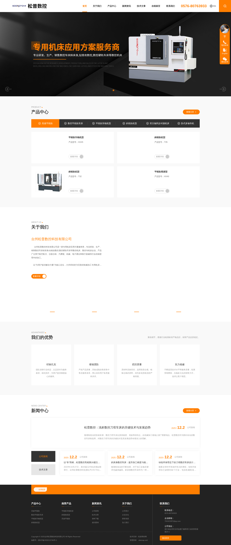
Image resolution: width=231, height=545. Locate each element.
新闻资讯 (126, 6)
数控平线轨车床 (75, 123)
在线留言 (156, 6)
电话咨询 (224, 45)
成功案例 (95, 522)
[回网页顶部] (225, 36)
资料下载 (95, 519)
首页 (85, 6)
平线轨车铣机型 (103, 123)
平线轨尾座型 (160, 171)
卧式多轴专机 (187, 123)
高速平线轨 (47, 123)
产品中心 (112, 6)
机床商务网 (142, 537)
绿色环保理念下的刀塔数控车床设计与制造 (177, 462)
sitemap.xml (143, 540)
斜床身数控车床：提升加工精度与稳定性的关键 (130, 462)
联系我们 (170, 6)
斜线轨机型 (131, 123)
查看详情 (74, 157)
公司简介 (125, 511)
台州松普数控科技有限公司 (51, 239)
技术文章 (141, 6)
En (214, 6)
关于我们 (97, 6)
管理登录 (133, 540)
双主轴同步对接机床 (159, 123)
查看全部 (190, 112)
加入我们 (125, 522)
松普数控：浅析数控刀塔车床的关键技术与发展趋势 (117, 427)
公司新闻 (95, 511)
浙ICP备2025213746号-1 (47, 540)
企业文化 (125, 515)
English (225, 53)
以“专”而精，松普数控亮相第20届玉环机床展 (82, 462)
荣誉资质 (125, 519)
